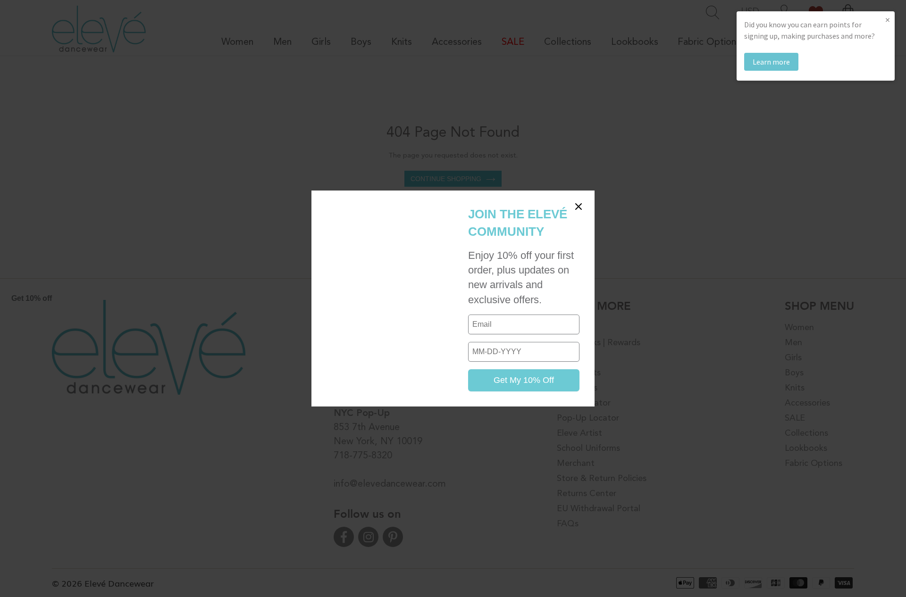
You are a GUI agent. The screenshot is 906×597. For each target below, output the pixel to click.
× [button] (887, 19)
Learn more (771, 61)
